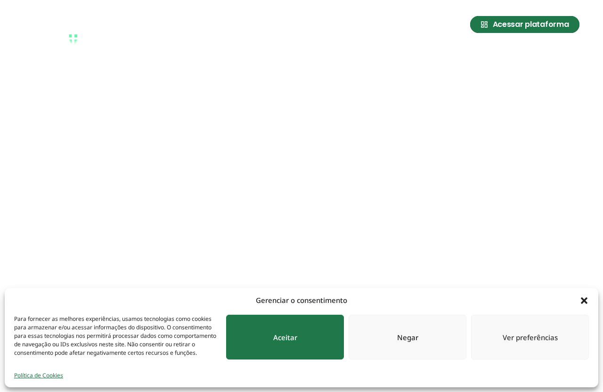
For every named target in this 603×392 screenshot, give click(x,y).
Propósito (447, 53)
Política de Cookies (38, 375)
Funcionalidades (509, 53)
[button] (584, 300)
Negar (407, 337)
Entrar (566, 53)
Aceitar (285, 337)
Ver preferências (530, 337)
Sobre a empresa (385, 53)
